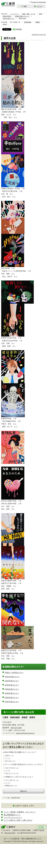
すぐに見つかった (12, 780)
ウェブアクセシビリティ (13, 817)
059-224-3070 (10, 833)
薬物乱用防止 (7, 16)
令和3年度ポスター (9, 18)
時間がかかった (11, 786)
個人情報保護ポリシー (12, 815)
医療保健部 (27, 22)
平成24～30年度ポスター (14, 673)
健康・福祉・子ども (28, 14)
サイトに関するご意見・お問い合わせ (18, 820)
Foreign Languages (38, 2)
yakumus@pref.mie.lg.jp (25, 733)
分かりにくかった (12, 773)
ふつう (7, 758)
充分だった (9, 756)
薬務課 (37, 22)
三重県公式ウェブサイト (8, 4)
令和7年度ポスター (12, 702)
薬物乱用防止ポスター (22, 16)
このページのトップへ (24, 806)
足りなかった (10, 761)
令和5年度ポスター (12, 693)
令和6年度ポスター (12, 698)
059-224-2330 (16, 728)
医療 (40, 14)
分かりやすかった (12, 768)
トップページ (14, 14)
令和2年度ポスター (12, 681)
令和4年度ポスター (12, 689)
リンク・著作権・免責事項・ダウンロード (20, 812)
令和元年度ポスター (12, 677)
